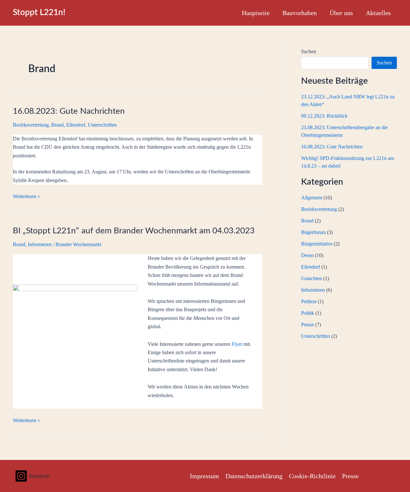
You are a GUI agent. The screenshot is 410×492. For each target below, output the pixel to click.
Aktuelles (378, 12)
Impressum (204, 475)
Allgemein (311, 197)
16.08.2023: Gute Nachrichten (69, 111)
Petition (308, 301)
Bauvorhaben (300, 12)
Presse (307, 324)
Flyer (237, 344)
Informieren (40, 244)
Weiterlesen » (26, 197)
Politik (307, 313)
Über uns (341, 12)
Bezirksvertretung (31, 125)
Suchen (308, 51)
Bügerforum (313, 232)
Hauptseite (256, 12)
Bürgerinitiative (316, 243)
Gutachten (311, 278)
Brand (57, 125)
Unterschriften (102, 125)
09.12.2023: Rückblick (324, 116)
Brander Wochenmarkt (78, 244)
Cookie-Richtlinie (312, 475)
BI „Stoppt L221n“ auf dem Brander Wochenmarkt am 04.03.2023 (134, 231)
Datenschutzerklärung (254, 475)
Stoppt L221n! (39, 12)
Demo (307, 255)
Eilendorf (75, 125)
